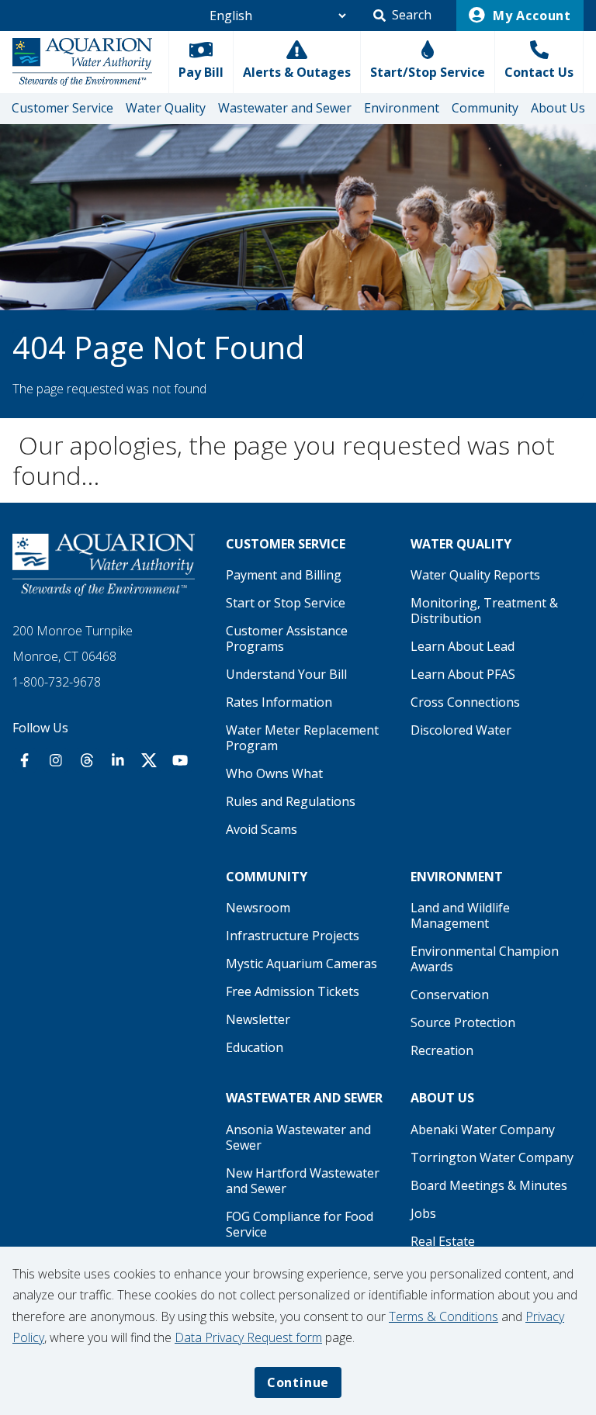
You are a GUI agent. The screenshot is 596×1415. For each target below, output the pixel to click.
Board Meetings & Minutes (489, 1185)
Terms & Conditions (443, 1316)
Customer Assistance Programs (287, 638)
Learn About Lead (463, 646)
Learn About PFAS (463, 674)
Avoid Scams (261, 829)
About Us (558, 107)
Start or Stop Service (285, 603)
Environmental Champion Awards (485, 958)
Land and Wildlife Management (460, 915)
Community (485, 107)
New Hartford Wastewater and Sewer (302, 1180)
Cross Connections (465, 702)
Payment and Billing (283, 575)
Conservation (450, 994)
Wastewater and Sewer (285, 107)
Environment (401, 107)
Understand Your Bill (286, 674)
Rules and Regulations (290, 801)
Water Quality (166, 107)
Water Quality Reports (475, 575)
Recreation (442, 1050)
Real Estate (443, 1241)
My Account (530, 15)
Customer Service (62, 107)
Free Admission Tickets (292, 991)
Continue (298, 1382)
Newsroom (258, 907)
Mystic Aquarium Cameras (301, 963)
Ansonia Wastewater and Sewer (298, 1137)
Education (254, 1047)
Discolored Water (461, 730)
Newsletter (258, 1019)
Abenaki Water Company (483, 1129)
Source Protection (463, 1022)
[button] (402, 15)
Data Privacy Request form (248, 1337)
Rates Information (279, 702)
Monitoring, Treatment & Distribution (484, 610)
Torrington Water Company (492, 1157)
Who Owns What (274, 773)
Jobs (423, 1213)
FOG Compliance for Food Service (299, 1224)
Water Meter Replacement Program (302, 737)
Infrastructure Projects (292, 935)
